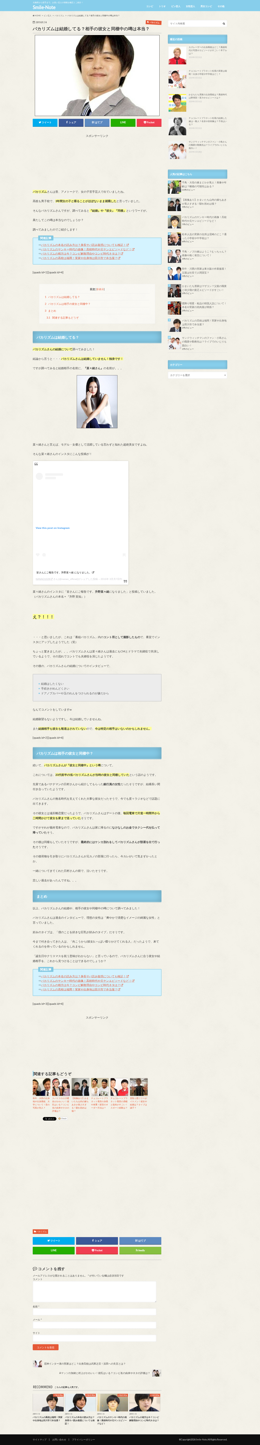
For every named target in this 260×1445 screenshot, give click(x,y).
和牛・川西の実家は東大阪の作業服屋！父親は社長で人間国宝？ (204, 270)
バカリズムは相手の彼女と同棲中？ (68, 303)
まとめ (50, 310)
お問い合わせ (59, 1439)
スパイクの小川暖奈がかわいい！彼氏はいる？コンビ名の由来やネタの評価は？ (60, 1104)
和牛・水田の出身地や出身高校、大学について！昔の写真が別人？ (41, 1103)
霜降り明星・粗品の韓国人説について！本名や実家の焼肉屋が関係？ (204, 305)
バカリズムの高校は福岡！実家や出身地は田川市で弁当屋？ (79, 258)
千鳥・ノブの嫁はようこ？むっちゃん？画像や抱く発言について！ (204, 253)
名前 (36, 1306)
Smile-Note (44, 7)
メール (37, 1319)
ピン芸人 (175, 6)
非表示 (100, 289)
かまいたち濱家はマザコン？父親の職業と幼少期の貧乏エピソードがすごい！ (204, 287)
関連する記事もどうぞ (63, 317)
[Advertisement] (97, 162)
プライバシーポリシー (83, 1439)
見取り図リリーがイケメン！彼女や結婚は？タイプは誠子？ (138, 1103)
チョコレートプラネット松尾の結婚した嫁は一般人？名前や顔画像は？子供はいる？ (208, 121)
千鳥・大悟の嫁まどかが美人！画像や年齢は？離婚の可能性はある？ (204, 184)
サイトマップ (40, 1439)
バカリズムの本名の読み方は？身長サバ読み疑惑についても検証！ (83, 244)
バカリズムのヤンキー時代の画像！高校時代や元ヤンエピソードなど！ (86, 249)
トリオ (162, 6)
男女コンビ (206, 6)
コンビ (149, 6)
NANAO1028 (43, 579)
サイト (36, 1332)
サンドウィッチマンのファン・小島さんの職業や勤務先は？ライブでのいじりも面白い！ (208, 144)
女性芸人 (190, 6)
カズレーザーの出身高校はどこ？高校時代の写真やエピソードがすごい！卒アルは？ (208, 50)
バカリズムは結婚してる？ (62, 296)
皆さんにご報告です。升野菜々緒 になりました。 (64, 572)
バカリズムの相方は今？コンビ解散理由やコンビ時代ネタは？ (80, 253)
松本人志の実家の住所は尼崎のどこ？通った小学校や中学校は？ (204, 236)
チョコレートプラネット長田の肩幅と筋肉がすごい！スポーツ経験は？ (119, 1103)
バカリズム (41, 1231)
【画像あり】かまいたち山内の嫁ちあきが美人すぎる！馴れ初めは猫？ (80, 1104)
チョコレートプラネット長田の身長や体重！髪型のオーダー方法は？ (99, 1103)
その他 (221, 6)
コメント (38, 1279)
